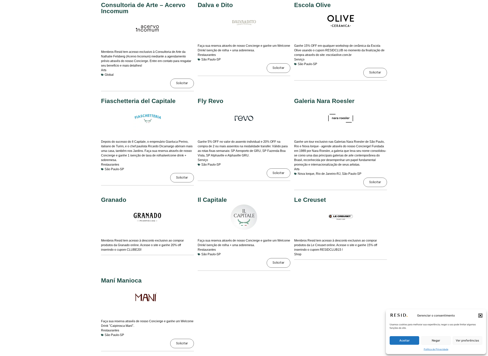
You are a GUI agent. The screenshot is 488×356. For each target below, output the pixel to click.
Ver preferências (467, 340)
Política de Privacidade (436, 349)
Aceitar (404, 340)
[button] (480, 315)
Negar (436, 340)
